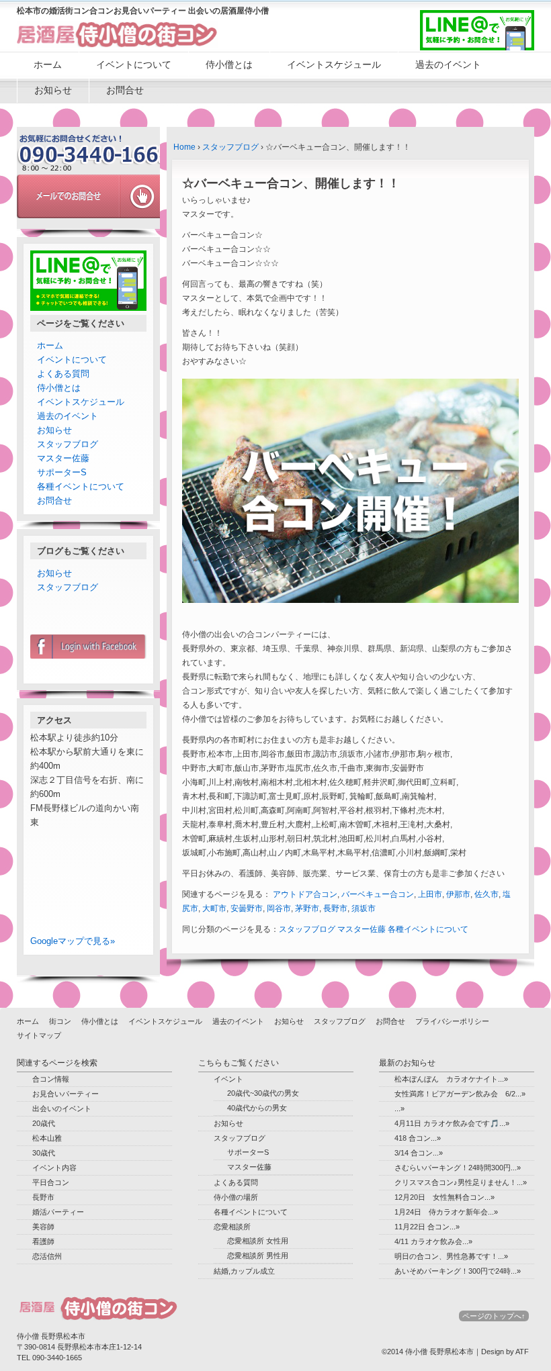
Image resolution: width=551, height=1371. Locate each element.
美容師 (43, 1227)
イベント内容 (54, 1168)
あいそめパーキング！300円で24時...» (457, 1271)
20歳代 (43, 1123)
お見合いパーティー (65, 1094)
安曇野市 (246, 908)
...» (399, 1108)
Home (184, 147)
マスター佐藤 (361, 929)
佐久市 (486, 894)
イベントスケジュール (334, 64)
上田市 (430, 894)
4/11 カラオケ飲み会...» (433, 1241)
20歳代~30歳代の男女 (263, 1093)
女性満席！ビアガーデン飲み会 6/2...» (459, 1094)
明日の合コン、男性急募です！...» (451, 1256)
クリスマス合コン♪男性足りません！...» (460, 1182)
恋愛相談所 (232, 1227)
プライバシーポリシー (452, 1021)
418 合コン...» (417, 1138)
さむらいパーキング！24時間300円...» (457, 1168)
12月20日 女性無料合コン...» (444, 1197)
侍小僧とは (229, 64)
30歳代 (43, 1153)
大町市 (214, 908)
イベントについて (133, 64)
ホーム (48, 64)
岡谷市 (279, 908)
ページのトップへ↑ (493, 1316)
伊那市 (458, 894)
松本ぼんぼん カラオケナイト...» (451, 1079)
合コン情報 (50, 1079)
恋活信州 (47, 1256)
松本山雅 (47, 1138)
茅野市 (307, 908)
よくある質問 (63, 374)
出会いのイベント (61, 1108)
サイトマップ (39, 1035)
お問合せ (125, 90)
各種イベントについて (428, 929)
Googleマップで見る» (72, 941)
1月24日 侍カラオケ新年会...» (446, 1212)
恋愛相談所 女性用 (257, 1241)
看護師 (43, 1241)
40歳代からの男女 (257, 1108)
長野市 (335, 908)
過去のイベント (448, 64)
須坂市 (363, 908)
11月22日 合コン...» (427, 1227)
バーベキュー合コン (377, 894)
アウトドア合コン (305, 894)
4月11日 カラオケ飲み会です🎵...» (451, 1123)
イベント (228, 1079)
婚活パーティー (58, 1212)
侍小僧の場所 (236, 1197)
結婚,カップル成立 (244, 1271)
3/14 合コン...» (418, 1153)
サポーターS (62, 472)
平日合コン (50, 1182)
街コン (60, 1021)
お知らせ (53, 90)
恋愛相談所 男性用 (257, 1255)
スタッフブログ (230, 147)
